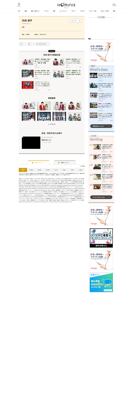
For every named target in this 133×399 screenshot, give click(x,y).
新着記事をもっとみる (98, 126)
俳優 (26, 11)
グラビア (82, 11)
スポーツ (74, 11)
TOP (19, 11)
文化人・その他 (105, 11)
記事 (21, 44)
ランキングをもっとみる (99, 197)
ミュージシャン (63, 11)
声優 (54, 11)
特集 (114, 11)
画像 (29, 44)
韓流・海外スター (35, 11)
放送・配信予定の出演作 (41, 44)
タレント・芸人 (93, 11)
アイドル (46, 11)
